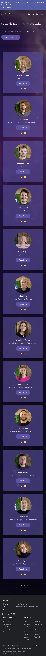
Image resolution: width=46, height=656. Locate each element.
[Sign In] (37, 14)
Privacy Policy (16, 648)
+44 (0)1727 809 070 (21, 604)
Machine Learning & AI (38, 624)
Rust (36, 632)
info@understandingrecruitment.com (26, 606)
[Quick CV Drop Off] (33, 14)
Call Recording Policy (9, 651)
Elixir (25, 632)
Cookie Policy (7, 648)
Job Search (7, 629)
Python (36, 629)
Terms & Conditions (27, 648)
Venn (41, 646)
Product (37, 634)
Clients (5, 627)
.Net (25, 621)
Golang (26, 634)
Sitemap (20, 653)
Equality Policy (21, 651)
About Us (6, 621)
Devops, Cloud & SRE (27, 626)
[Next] (31, 46)
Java (26, 637)
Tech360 (37, 637)
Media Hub (7, 632)
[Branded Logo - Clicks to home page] (7, 14)
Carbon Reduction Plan (10, 653)
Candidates (7, 624)
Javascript (27, 640)
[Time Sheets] (29, 14)
